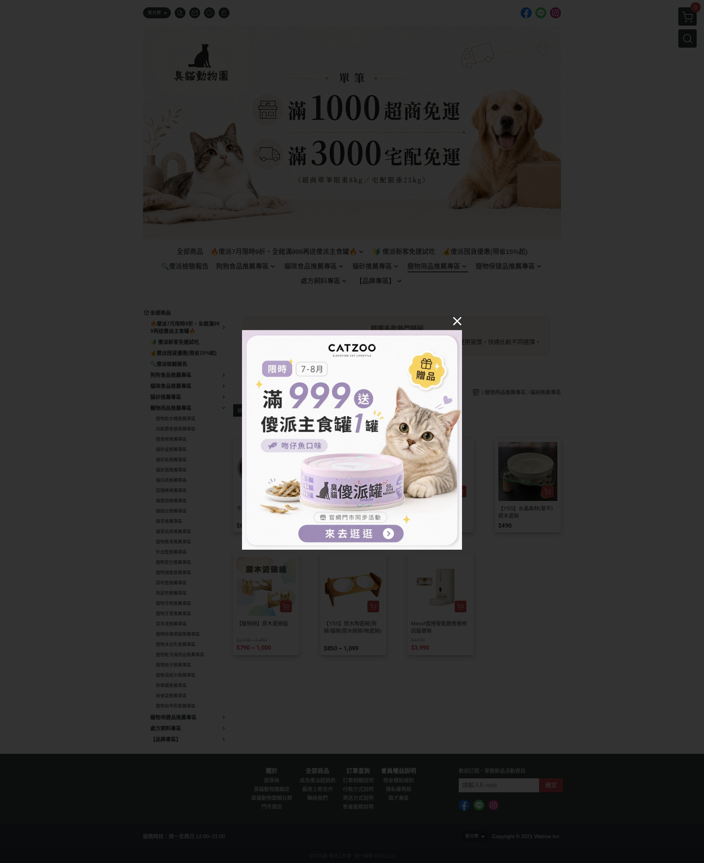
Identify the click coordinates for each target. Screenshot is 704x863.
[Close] (457, 320)
